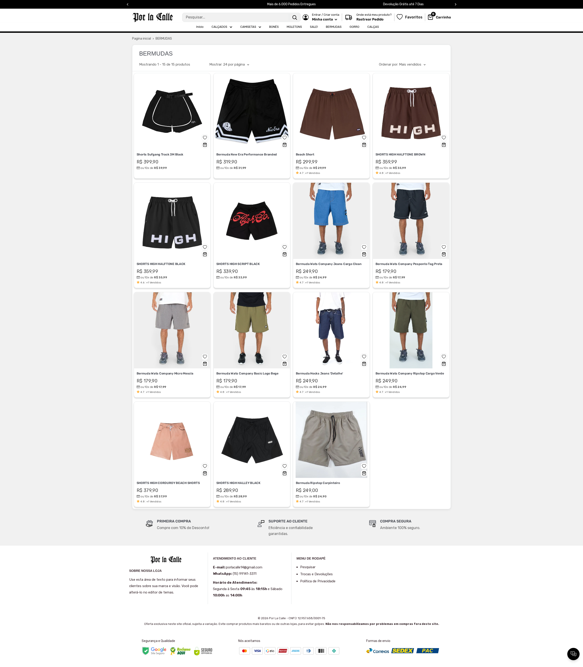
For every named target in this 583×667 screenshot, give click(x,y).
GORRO (354, 26)
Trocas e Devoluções (316, 574)
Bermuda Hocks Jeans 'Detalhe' (319, 373)
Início (200, 26)
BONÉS (274, 26)
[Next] (456, 4)
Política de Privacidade (317, 581)
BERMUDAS (334, 26)
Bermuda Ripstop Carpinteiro (318, 483)
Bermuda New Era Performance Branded (246, 154)
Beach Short (305, 154)
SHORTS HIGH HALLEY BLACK (238, 483)
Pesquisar (307, 567)
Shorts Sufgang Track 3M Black (160, 154)
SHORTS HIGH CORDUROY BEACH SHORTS (168, 483)
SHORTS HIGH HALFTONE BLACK (161, 264)
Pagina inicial (141, 39)
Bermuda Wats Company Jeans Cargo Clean (329, 264)
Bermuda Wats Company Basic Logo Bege (247, 373)
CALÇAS (373, 26)
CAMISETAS (248, 26)
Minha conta (323, 19)
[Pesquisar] (294, 17)
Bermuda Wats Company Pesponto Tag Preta (408, 264)
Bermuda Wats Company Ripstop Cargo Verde (409, 373)
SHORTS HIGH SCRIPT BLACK (238, 264)
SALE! (314, 26)
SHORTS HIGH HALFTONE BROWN (400, 154)
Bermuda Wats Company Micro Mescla (165, 373)
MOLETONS (294, 26)
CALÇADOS (219, 26)
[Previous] (128, 4)
